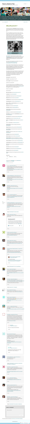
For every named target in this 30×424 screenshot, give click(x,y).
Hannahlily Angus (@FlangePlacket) (11, 202)
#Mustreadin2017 (16, 107)
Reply (8, 228)
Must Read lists (12, 160)
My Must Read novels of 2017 (17, 92)
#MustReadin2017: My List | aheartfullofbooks (15, 266)
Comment (21, 415)
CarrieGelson (8, 56)
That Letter (16, 18)
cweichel (8, 240)
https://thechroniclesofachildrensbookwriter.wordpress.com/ (14, 252)
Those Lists (20, 18)
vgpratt (8, 297)
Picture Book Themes (4, 18)
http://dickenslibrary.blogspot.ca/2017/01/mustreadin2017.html (14, 243)
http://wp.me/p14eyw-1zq (19, 291)
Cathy (10, 347)
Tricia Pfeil (8, 232)
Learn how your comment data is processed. (17, 418)
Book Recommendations (16, 16)
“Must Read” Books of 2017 (17, 118)
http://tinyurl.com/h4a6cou (12, 320)
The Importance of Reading (11, 18)
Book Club (11, 16)
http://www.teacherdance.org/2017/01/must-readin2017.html (14, 169)
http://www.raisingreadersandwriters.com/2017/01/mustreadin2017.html (15, 280)
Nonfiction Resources (24, 18)
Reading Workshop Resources (5, 19)
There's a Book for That (8, 4)
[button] (15, 47)
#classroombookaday (20, 19)
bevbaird (8, 214)
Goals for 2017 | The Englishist (13, 287)
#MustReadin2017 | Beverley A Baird (14, 211)
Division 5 (8, 16)
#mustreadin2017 (17, 97)
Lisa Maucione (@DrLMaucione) (10, 175)
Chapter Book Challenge (22, 16)
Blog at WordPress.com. (15, 421)
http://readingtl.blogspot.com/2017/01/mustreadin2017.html (14, 379)
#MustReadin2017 (21, 99)
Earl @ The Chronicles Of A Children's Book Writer (12, 248)
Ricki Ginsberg (8, 396)
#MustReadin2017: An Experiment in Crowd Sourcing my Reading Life (14, 138)
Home (3, 16)
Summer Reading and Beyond (13, 19)
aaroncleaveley (8, 314)
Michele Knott (8, 185)
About (5, 16)
